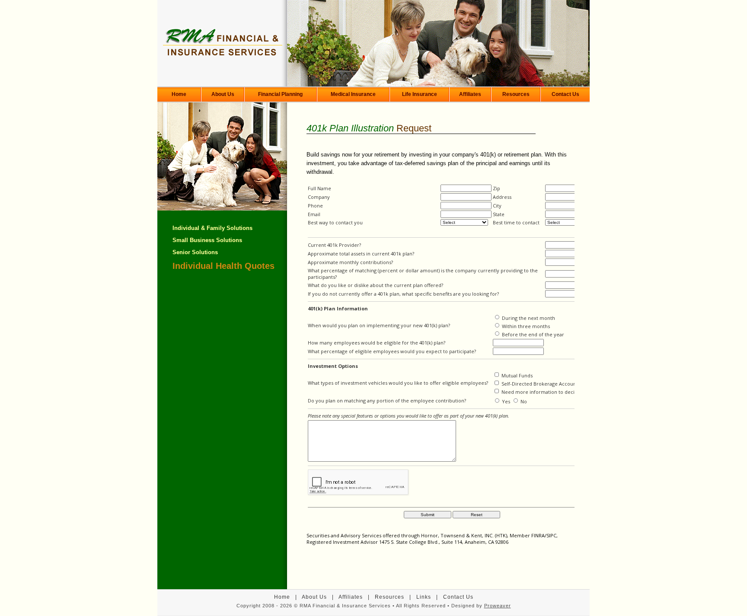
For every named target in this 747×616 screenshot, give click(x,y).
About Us (222, 94)
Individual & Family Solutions (212, 228)
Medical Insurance (353, 94)
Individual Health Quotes (223, 266)
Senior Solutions (195, 252)
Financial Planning (280, 94)
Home (179, 94)
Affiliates (470, 94)
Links (423, 597)
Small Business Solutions (207, 240)
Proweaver (497, 605)
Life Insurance (419, 94)
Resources (516, 94)
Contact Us (565, 94)
